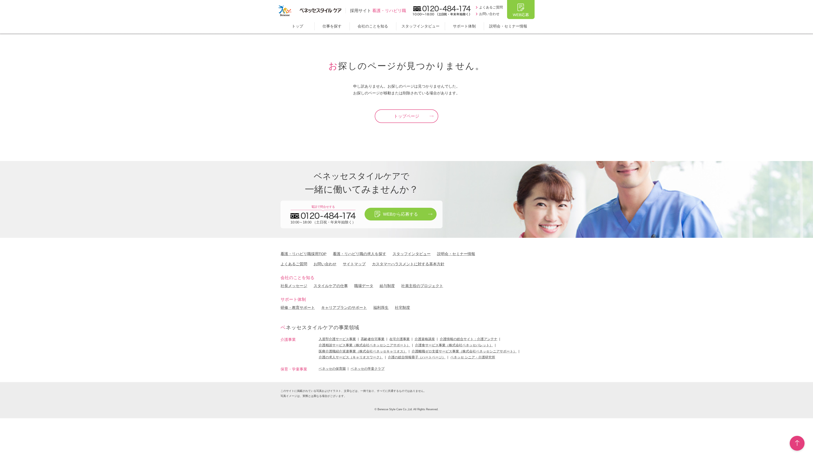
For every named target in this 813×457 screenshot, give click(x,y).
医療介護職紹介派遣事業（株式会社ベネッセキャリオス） (363, 351)
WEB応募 (521, 15)
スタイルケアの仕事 (331, 286)
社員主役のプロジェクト (422, 286)
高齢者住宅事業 (372, 339)
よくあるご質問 (491, 7)
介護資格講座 (425, 339)
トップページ (406, 116)
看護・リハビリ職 (378, 10)
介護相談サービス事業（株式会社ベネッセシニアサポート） (364, 345)
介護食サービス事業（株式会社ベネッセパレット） (454, 345)
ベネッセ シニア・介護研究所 (472, 357)
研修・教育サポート (298, 308)
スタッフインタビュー (420, 26)
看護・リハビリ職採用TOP (303, 254)
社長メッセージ (294, 286)
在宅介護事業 (399, 339)
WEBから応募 (400, 214)
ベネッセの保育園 (332, 368)
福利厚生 (381, 308)
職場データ (363, 286)
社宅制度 (402, 308)
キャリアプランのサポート (344, 308)
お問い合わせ (489, 14)
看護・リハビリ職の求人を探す (359, 254)
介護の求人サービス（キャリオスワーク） (351, 357)
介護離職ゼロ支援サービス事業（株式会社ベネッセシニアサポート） (464, 351)
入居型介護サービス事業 (337, 339)
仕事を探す (332, 26)
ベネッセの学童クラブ (367, 368)
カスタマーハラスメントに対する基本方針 (408, 264)
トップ (297, 26)
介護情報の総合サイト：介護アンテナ (468, 339)
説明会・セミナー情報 (508, 26)
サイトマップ (354, 264)
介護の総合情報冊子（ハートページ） (416, 357)
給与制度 (387, 286)
